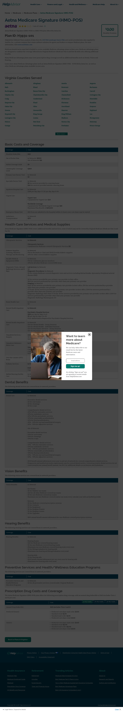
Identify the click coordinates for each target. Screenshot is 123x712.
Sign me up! (75, 366)
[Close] (89, 334)
